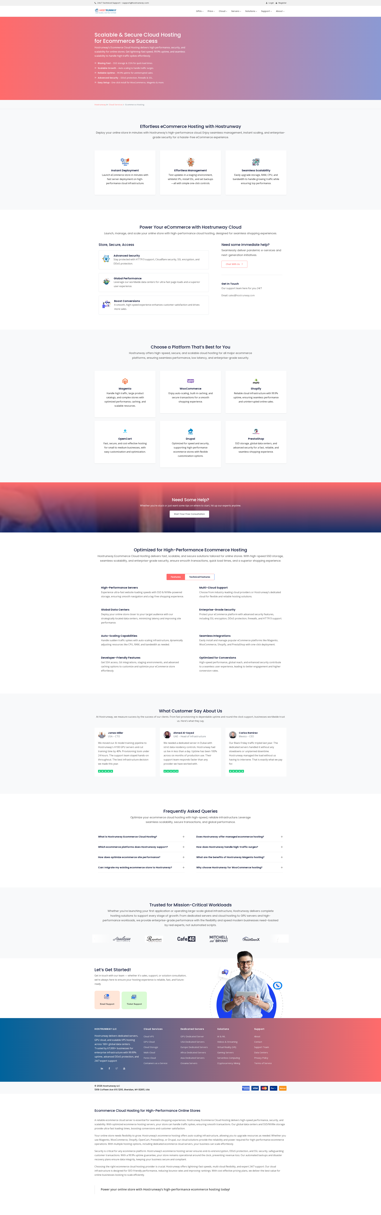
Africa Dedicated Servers (193, 1052)
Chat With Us (233, 264)
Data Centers (261, 1052)
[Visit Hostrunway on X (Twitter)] (115, 1069)
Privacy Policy (261, 1057)
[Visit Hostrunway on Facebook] (107, 1069)
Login (271, 3)
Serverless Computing (228, 1057)
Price (210, 11)
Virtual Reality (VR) (226, 1047)
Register (282, 3)
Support (265, 11)
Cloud (222, 11)
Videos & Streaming (227, 1041)
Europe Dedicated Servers (194, 1047)
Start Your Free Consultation (189, 514)
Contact (258, 1041)
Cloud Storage (151, 1047)
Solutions (250, 11)
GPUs (199, 11)
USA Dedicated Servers (192, 1041)
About (279, 11)
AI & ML (221, 1036)
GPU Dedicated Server (192, 1036)
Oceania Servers (189, 1063)
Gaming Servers (225, 1052)
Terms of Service (263, 1063)
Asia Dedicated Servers (192, 1057)
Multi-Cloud (149, 1052)
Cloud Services (116, 104)
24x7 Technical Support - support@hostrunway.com (123, 3)
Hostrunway (100, 104)
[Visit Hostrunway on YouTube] (122, 1069)
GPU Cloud (149, 1041)
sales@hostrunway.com (241, 295)
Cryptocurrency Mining (228, 1063)
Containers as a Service (155, 1063)
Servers (235, 11)
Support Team (261, 1047)
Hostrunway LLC (111, 1085)
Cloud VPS (149, 1036)
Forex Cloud (150, 1057)
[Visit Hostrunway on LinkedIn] (100, 1069)
